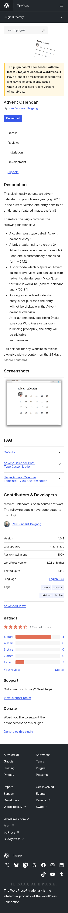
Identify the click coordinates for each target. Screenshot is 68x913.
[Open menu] (62, 5)
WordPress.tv (15, 807)
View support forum (17, 698)
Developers (11, 800)
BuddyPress (14, 839)
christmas (46, 595)
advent (46, 587)
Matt (9, 826)
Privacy (9, 775)
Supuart (9, 793)
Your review (12, 670)
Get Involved (45, 787)
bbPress (11, 832)
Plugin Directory (14, 17)
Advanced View (15, 606)
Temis (40, 761)
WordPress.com (16, 819)
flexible (59, 595)
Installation (15, 152)
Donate (43, 800)
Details (12, 133)
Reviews (13, 143)
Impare (8, 787)
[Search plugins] (44, 30)
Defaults (9, 452)
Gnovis (8, 761)
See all (59, 670)
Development (17, 162)
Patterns (42, 775)
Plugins (41, 768)
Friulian (17, 856)
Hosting (9, 768)
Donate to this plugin (18, 731)
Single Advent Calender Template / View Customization (25, 479)
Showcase (43, 755)
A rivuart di (11, 755)
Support (13, 172)
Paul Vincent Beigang (23, 108)
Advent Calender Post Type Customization (19, 464)
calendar (58, 587)
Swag (41, 807)
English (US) (56, 578)
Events (41, 793)
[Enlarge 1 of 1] (59, 382)
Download (13, 118)
